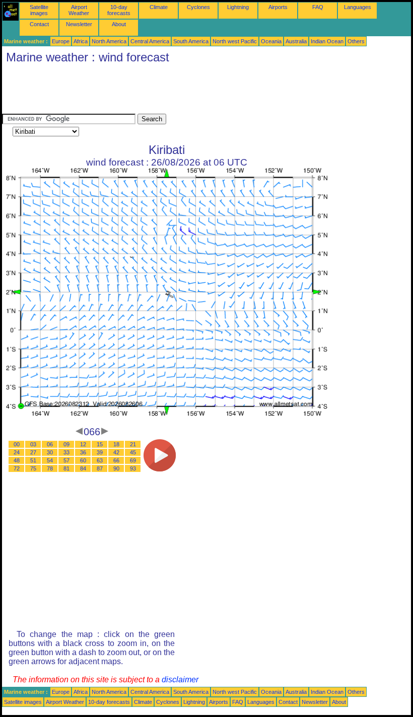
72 (17, 468)
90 (116, 468)
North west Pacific (235, 41)
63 (100, 460)
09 (66, 444)
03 (33, 444)
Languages (357, 7)
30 (50, 452)
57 (66, 460)
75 (33, 468)
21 (133, 444)
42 (116, 452)
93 (133, 468)
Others (356, 41)
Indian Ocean (327, 41)
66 (116, 460)
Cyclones (198, 7)
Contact (39, 24)
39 (100, 452)
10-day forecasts (118, 10)
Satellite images (39, 10)
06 (50, 444)
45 (133, 452)
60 (83, 460)
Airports (278, 7)
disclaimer (180, 679)
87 (100, 468)
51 (33, 460)
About (119, 24)
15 (100, 444)
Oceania (271, 41)
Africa (81, 41)
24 (17, 452)
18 (116, 444)
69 (133, 460)
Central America (149, 41)
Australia (296, 41)
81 (66, 468)
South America (191, 41)
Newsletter (79, 24)
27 (33, 452)
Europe (61, 41)
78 (50, 468)
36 (83, 452)
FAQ (317, 7)
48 (17, 460)
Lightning (238, 7)
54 (50, 460)
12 (83, 444)
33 (66, 452)
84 (83, 468)
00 (17, 444)
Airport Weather (78, 10)
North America (109, 41)
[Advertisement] (185, 91)
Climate (159, 7)
